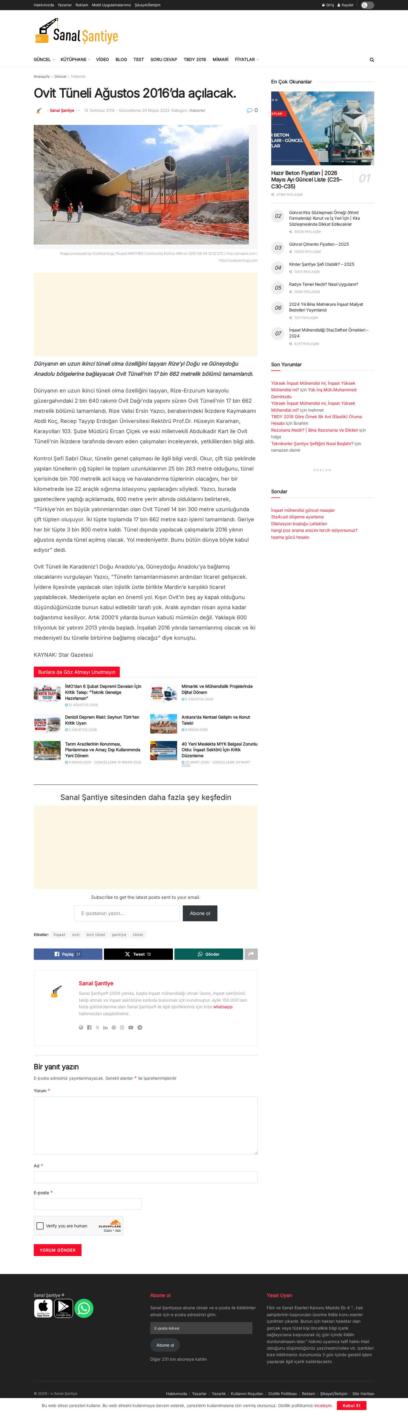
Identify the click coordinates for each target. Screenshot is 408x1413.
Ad (39, 1165)
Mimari (220, 59)
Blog (121, 59)
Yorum (42, 1090)
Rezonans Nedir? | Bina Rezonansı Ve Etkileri (314, 430)
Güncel (42, 59)
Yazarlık (219, 1393)
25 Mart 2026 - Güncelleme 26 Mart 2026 (216, 764)
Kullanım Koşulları (247, 1393)
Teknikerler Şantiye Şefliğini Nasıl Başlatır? (312, 443)
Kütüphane (73, 59)
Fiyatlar (245, 59)
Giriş (329, 5)
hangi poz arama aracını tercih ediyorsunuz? (314, 530)
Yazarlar (65, 5)
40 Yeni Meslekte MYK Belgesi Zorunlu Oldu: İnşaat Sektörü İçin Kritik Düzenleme (219, 749)
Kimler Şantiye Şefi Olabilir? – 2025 (321, 264)
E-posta (43, 1192)
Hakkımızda (44, 5)
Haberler (78, 76)
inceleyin (323, 1405)
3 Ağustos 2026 (82, 730)
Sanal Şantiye (62, 110)
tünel (138, 934)
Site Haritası (363, 1393)
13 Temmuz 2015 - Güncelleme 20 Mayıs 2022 (127, 110)
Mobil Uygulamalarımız (111, 5)
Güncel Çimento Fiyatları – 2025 (319, 244)
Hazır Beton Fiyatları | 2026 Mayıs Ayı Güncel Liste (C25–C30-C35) (306, 180)
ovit (76, 934)
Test (139, 59)
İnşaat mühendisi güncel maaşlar (303, 510)
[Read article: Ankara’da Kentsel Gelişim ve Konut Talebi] (163, 723)
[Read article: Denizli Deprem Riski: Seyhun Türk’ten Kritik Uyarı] (47, 723)
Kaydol (347, 5)
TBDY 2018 (195, 59)
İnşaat (59, 934)
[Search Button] (372, 59)
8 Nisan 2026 (196, 730)
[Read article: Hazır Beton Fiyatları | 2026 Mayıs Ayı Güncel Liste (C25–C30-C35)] (322, 128)
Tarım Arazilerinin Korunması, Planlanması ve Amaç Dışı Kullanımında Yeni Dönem (102, 749)
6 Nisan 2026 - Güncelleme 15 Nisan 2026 (104, 762)
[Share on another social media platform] (251, 954)
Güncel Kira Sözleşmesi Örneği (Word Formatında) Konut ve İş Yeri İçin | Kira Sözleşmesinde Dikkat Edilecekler (324, 218)
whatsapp (223, 1006)
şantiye (119, 934)
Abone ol (200, 913)
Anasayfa (42, 76)
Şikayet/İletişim (148, 5)
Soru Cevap (164, 59)
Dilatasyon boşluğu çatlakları (299, 523)
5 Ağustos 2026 (198, 699)
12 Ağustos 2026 (83, 705)
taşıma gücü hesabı (290, 537)
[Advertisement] (265, 30)
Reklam (82, 5)
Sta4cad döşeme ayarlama (297, 516)
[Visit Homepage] (76, 31)
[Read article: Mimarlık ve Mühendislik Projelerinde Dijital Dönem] (163, 692)
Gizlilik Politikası (282, 1393)
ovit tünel (96, 934)
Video (102, 59)
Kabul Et (352, 1405)
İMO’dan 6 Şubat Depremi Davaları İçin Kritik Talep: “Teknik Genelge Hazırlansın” (103, 692)
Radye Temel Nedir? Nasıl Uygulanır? (323, 284)
